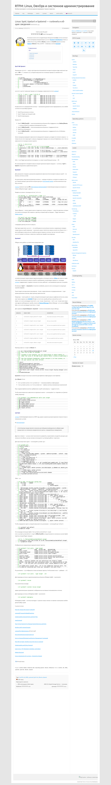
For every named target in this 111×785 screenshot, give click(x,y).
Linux (73, 122)
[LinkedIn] (89, 46)
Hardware (74, 266)
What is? (74, 154)
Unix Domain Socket (48, 181)
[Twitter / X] (85, 46)
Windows (74, 143)
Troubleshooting (76, 156)
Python (73, 282)
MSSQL (74, 203)
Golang (73, 287)
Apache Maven (76, 106)
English (74, 270)
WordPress (75, 260)
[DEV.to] (85, 42)
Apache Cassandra (77, 198)
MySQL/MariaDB (77, 192)
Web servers (75, 180)
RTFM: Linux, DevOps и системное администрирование (54, 6)
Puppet (74, 85)
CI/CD (73, 59)
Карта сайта (59, 13)
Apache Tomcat (76, 187)
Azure (74, 164)
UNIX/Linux (51, 667)
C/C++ (73, 284)
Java (73, 295)
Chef (74, 82)
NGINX (74, 182)
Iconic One (79, 781)
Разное (73, 268)
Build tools (74, 101)
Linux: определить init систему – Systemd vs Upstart (28, 656)
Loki (75, 215)
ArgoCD (75, 74)
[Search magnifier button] (94, 21)
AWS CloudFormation (78, 90)
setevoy (21, 28)
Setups (73, 114)
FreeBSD (74, 138)
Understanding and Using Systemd (24, 645)
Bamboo (75, 64)
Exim (74, 226)
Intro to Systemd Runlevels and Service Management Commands (31, 638)
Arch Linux (75, 124)
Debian (25, 667)
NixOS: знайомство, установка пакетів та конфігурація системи (84, 312)
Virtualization (75, 159)
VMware (75, 177)
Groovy (73, 290)
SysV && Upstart (34, 53)
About (51, 13)
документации (20, 422)
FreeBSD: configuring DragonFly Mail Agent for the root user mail (83, 307)
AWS (74, 161)
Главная (17, 13)
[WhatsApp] (82, 42)
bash (73, 279)
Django (74, 255)
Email (73, 224)
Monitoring (74, 209)
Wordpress (95, 781)
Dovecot (75, 229)
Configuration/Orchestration (78, 77)
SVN (74, 98)
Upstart (31, 669)
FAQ (23, 13)
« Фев (74, 357)
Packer (74, 103)
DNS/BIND (75, 247)
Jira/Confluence (75, 111)
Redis (74, 200)
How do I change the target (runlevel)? (25, 609)
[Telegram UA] (74, 42)
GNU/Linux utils (31, 667)
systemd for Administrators (22, 631)
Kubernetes (75, 169)
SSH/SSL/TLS (76, 242)
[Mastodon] (93, 42)
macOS (73, 140)
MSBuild (75, 108)
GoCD (74, 72)
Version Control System (77, 93)
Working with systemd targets (22, 627)
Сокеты (17, 187)
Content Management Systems (79, 253)
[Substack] (74, 46)
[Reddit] (93, 46)
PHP (73, 292)
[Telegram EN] (78, 42)
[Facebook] (82, 46)
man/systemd (18, 620)
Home (73, 31)
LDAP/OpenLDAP (77, 205)
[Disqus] (41, 711)
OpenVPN (75, 250)
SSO (74, 239)
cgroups (32, 58)
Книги (37, 13)
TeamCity (75, 67)
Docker (74, 166)
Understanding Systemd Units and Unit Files (26, 616)
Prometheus (75, 211)
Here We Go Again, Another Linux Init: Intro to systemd (29, 641)
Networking (74, 245)
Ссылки (45, 13)
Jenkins (74, 61)
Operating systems (39, 667)
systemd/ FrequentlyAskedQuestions (24, 613)
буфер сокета (18, 214)
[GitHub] (78, 46)
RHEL (66, 667)
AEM (74, 257)
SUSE (74, 135)
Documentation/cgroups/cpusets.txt (24, 634)
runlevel (56, 91)
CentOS (21, 667)
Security (73, 237)
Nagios (74, 218)
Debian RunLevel (19, 652)
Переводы (30, 13)
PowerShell (74, 297)
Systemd (32, 55)
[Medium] (89, 42)
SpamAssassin (76, 234)
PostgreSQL (75, 195)
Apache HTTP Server (77, 185)
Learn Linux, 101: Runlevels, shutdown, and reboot (28, 649)
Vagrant (75, 172)
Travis (74, 69)
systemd (17, 669)
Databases (74, 190)
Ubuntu (46, 667)
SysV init (22, 669)
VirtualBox (75, 174)
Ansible (74, 80)
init (63, 667)
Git (73, 95)
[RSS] (83, 50)
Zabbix (74, 221)
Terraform (75, 87)
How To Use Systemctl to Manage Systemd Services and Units (30, 624)
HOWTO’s (74, 151)
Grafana (75, 213)
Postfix (74, 231)
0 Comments (65, 28)
